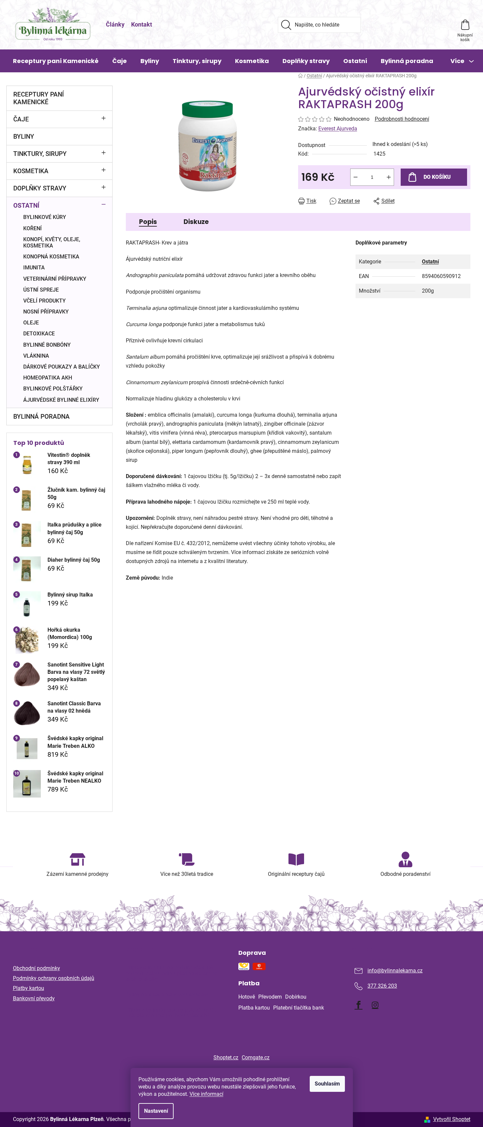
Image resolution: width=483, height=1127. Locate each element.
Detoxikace (39, 333)
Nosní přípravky (46, 312)
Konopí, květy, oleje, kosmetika (51, 242)
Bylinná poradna (41, 416)
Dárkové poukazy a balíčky (61, 367)
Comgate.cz (256, 1057)
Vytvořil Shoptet (451, 1119)
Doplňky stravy (39, 188)
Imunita (34, 267)
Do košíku (437, 177)
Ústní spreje (41, 290)
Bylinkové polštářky (53, 389)
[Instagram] (375, 1005)
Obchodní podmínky (36, 968)
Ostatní (26, 205)
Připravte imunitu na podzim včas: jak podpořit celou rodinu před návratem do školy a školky (171, 973)
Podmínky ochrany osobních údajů (53, 978)
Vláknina (36, 356)
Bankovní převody (34, 998)
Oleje (31, 322)
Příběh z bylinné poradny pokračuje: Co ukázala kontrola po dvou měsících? (170, 1013)
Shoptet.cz (225, 1057)
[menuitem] (55, 61)
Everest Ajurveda (337, 128)
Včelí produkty (44, 301)
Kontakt (141, 24)
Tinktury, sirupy (40, 154)
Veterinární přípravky (54, 279)
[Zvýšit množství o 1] (389, 177)
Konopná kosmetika (51, 256)
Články (115, 24)
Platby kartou (28, 988)
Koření (32, 228)
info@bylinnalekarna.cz (395, 970)
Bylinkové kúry (44, 217)
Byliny (23, 136)
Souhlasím (327, 1084)
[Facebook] (358, 1005)
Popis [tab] (148, 221)
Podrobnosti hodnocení (402, 119)
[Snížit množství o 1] (356, 177)
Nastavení (156, 1111)
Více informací (206, 1094)
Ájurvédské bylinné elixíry (61, 400)
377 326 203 (382, 986)
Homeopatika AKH (47, 378)
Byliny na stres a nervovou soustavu (167, 995)
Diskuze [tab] (196, 221)
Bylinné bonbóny (47, 345)
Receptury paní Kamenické (38, 98)
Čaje (21, 119)
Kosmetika (30, 171)
